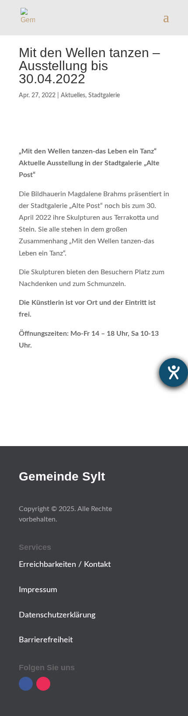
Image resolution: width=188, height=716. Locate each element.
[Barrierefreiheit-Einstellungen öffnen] (173, 372)
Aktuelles (73, 95)
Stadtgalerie (104, 95)
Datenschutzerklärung (57, 615)
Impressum (38, 590)
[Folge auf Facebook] (26, 684)
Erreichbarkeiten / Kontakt (65, 565)
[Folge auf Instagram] (43, 684)
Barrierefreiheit (46, 640)
